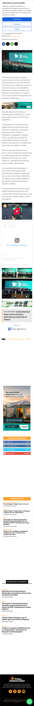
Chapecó (8, 339)
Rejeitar (17, 29)
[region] (17, 16)
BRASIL (5, 518)
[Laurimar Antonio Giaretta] (3, 33)
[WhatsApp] (12, 44)
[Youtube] (23, 691)
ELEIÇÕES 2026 (7, 529)
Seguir (27, 445)
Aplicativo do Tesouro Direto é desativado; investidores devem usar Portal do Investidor (16, 593)
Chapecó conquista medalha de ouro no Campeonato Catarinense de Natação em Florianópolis (16, 630)
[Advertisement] (17, 359)
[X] (8, 44)
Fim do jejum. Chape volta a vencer (15, 504)
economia (27, 339)
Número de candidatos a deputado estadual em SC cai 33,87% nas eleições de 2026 (15, 532)
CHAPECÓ (4, 616)
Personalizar (17, 24)
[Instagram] (15, 691)
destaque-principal (18, 339)
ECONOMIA (5, 589)
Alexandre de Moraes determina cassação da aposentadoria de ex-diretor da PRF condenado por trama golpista (16, 522)
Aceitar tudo (17, 19)
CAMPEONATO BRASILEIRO (10, 502)
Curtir (27, 442)
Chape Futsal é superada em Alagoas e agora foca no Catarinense (16, 511)
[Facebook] (3, 44)
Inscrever (26, 453)
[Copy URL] (16, 44)
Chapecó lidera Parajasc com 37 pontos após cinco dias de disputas (15, 619)
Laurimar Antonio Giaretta (13, 33)
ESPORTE (6, 509)
